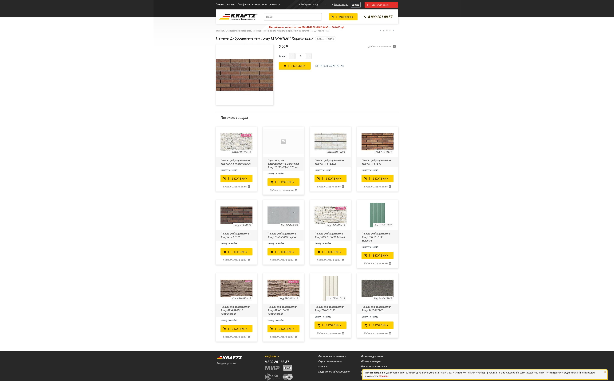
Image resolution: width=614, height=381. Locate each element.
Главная (220, 4)
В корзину (298, 65)
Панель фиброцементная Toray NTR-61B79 (376, 162)
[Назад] (380, 31)
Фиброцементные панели (264, 31)
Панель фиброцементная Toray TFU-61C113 (329, 308)
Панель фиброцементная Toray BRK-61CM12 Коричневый (282, 310)
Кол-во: (283, 56)
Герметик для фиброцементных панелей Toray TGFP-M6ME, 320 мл (283, 164)
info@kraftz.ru (272, 356)
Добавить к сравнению (380, 46)
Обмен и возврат (371, 361)
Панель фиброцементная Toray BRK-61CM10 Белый (330, 235)
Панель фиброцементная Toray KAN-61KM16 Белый (236, 162)
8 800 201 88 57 (380, 17)
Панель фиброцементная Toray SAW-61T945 (376, 308)
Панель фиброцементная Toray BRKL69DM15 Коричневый (235, 310)
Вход (356, 5)
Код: (319, 38)
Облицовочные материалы (238, 31)
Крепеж (322, 366)
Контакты (275, 4)
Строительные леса (330, 361)
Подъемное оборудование (334, 371)
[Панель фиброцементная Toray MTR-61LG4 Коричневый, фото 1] (244, 74)
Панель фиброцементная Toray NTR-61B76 (235, 235)
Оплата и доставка (372, 356)
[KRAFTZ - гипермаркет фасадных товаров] (238, 16)
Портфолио (244, 4)
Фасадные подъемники (332, 356)
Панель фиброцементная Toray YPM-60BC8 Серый (282, 235)
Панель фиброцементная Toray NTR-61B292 (329, 162)
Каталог (231, 4)
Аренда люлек (260, 4)
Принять (383, 376)
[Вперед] (393, 31)
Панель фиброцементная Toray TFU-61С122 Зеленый (376, 237)
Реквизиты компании (374, 366)
